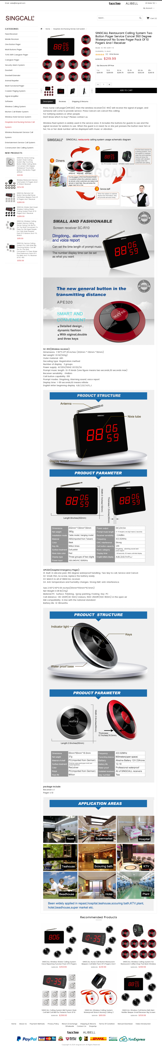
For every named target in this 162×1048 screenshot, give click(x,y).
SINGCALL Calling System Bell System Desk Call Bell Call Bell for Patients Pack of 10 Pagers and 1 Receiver (59, 1012)
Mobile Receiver (12, 39)
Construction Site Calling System (19, 148)
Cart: (153, 18)
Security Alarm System (15, 65)
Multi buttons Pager (13, 50)
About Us (23, 1024)
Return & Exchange (69, 1024)
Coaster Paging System (15, 91)
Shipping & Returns (80, 101)
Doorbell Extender (12, 75)
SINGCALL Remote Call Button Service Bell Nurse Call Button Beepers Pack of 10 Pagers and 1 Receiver (27, 196)
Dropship (93, 1026)
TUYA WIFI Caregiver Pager (16, 55)
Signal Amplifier (11, 96)
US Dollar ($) (150, 3)
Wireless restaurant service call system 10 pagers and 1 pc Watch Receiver (27, 182)
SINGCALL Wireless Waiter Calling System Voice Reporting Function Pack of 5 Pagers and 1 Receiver (59, 964)
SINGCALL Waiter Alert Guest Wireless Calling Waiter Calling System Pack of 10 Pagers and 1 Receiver (27, 210)
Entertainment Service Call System (20, 143)
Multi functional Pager (14, 86)
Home (48, 29)
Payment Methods (37, 1024)
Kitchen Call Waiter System (16, 112)
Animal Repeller (12, 81)
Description (48, 101)
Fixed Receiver (11, 34)
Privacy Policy (53, 1024)
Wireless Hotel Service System (18, 117)
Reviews (62, 101)
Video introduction (143, 1024)
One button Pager (13, 44)
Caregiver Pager (12, 60)
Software (9, 101)
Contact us (81, 1026)
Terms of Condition (107, 1024)
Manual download (125, 1024)
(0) (106, 54)
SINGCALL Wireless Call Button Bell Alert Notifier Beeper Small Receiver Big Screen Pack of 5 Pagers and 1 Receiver (138, 1012)
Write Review (114, 54)
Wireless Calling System (15, 107)
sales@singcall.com (17, 3)
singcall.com (80, 1044)
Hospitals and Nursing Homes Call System (69, 29)
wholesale (69, 1026)
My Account (148, 8)
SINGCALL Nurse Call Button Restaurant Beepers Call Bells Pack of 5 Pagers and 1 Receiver (99, 964)
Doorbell (8, 70)
